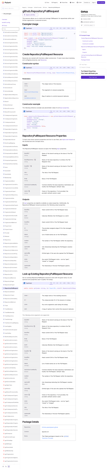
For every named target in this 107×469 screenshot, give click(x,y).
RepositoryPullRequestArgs (65, 72)
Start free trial (93, 77)
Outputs (84, 52)
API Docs (4, 25)
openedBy (27, 253)
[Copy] (74, 33)
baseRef (26, 153)
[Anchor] (60, 11)
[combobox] (10, 8)
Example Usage (85, 35)
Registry (55, 2)
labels (26, 234)
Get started (101, 2)
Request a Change (85, 67)
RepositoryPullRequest (54, 7)
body (25, 178)
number (26, 240)
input (58, 148)
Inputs (84, 49)
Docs (48, 2)
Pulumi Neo (65, 2)
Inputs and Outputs (67, 139)
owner (26, 191)
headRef (26, 166)
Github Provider (38, 7)
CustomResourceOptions (30, 98)
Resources (43, 60)
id (24, 228)
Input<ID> (52, 288)
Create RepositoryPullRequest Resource (92, 38)
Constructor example (88, 43)
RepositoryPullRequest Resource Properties (92, 46)
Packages (30, 7)
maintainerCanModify (30, 184)
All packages (7, 13)
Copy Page (84, 64)
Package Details (85, 60)
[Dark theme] (6, 466)
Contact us (87, 2)
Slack (73, 2)
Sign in (94, 2)
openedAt (27, 246)
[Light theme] (3, 466)
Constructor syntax (87, 41)
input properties (64, 108)
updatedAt (27, 265)
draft (25, 215)
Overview (4, 19)
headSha (26, 222)
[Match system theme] (9, 466)
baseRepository (28, 159)
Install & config (6, 22)
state (25, 259)
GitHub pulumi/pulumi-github (50, 427)
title (25, 172)
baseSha (26, 209)
